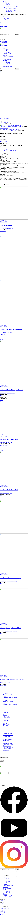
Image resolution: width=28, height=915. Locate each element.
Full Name (3, 757)
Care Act (5, 713)
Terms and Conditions (8, 695)
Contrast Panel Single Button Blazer (9, 130)
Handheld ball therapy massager (10, 578)
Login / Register (7, 896)
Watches (15, 631)
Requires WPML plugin (12, 6)
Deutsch (8, 3)
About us (5, 712)
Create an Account (4, 908)
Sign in (8, 62)
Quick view (3, 220)
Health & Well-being (12, 581)
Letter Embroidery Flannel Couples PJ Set (10, 126)
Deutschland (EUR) (11, 10)
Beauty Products (11, 393)
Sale (14, 332)
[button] (3, 231)
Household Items (17, 145)
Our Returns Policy (8, 735)
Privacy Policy (6, 693)
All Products (8, 123)
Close (1, 900)
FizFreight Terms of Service (10, 697)
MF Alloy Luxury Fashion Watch (10, 628)
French (8, 4)
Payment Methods (7, 739)
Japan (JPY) (9, 11)
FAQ (4, 696)
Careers (5, 715)
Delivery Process (7, 736)
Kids (7, 49)
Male (7, 50)
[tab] (15, 149)
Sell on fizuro (6, 716)
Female (8, 52)
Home (1, 123)
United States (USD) (11, 8)
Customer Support (7, 733)
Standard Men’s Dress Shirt (9, 439)
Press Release (6, 717)
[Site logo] (7, 25)
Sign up (8, 63)
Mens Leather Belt (6, 225)
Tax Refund (6, 740)
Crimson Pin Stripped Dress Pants (11, 329)
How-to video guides (8, 737)
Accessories (3, 228)
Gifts (11, 332)
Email (1, 759)
